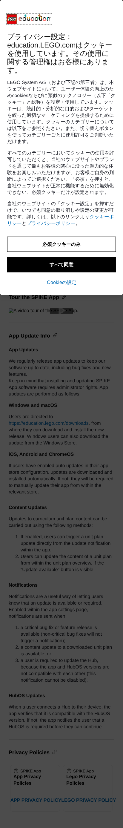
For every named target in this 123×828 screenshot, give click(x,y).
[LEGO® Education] (29, 19)
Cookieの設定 (61, 282)
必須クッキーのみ (61, 244)
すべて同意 (61, 264)
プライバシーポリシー (51, 223)
